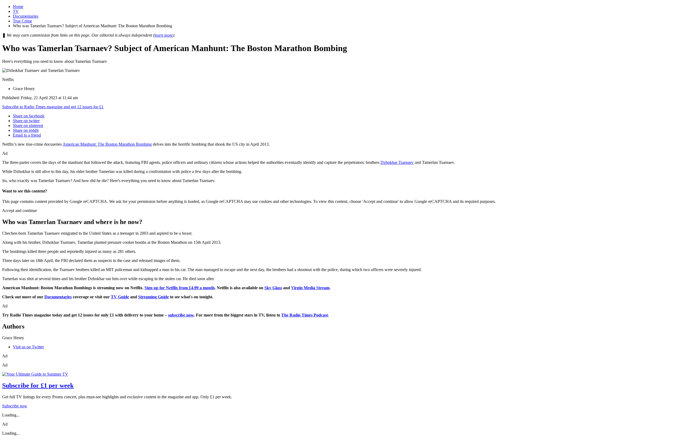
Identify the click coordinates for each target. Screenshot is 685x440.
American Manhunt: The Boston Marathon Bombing (107, 144)
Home (18, 6)
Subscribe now (14, 406)
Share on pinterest (28, 125)
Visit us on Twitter (28, 347)
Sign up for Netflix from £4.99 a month (179, 287)
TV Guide (120, 297)
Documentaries (25, 16)
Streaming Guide (153, 297)
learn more (163, 35)
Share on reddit (26, 130)
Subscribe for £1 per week (38, 385)
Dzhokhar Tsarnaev (397, 162)
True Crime (22, 21)
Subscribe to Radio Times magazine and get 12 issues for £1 (53, 107)
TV (16, 11)
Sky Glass (273, 287)
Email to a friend (27, 135)
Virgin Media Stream (310, 287)
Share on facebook (28, 116)
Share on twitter (26, 120)
